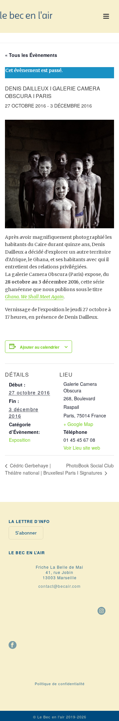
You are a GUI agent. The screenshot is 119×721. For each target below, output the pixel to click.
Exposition (19, 439)
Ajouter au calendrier (40, 347)
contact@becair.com (59, 586)
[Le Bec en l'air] (26, 15)
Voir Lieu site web (81, 447)
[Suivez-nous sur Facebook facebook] (13, 645)
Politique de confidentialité (60, 683)
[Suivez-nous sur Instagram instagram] (101, 611)
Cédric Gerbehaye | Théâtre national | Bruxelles (33, 469)
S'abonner (26, 532)
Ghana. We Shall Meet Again (34, 297)
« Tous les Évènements (31, 55)
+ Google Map (78, 424)
